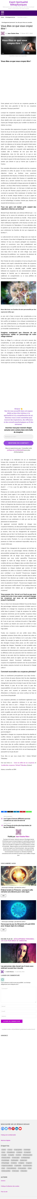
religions (22, 1163)
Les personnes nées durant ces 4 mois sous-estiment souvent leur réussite (17, 967)
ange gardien (18, 1149)
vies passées (22, 1168)
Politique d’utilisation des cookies (10, 1186)
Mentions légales (5, 1140)
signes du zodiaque (7, 1165)
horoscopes (16, 1157)
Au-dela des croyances (8, 765)
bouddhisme (11, 1152)
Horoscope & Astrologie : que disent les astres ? (14, 887)
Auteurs (3, 1180)
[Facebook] (4, 811)
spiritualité (18, 1165)
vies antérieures (12, 1168)
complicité (27, 1152)
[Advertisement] (18, 82)
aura (4, 1152)
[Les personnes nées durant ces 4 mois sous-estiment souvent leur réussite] (18, 953)
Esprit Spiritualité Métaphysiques (18, 3)
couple (4, 1155)
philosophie (15, 1160)
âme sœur (16, 1171)
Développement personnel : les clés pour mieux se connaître (18, 940)
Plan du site (4, 1191)
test (4, 1168)
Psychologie (6, 1163)
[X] (10, 811)
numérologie (6, 1160)
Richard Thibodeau (21, 765)
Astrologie (27, 1149)
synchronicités (28, 1165)
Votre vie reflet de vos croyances (24, 763)
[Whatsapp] (29, 811)
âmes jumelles (6, 1171)
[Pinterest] (23, 811)
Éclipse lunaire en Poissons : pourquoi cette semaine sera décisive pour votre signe (17, 891)
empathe (11, 1155)
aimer (4, 1149)
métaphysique (26, 1157)
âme (30, 1168)
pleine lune (24, 1160)
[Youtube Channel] (20, 1128)
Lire (3, 895)
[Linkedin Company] (16, 1128)
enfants (19, 1155)
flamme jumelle (28, 1155)
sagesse (29, 1163)
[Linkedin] (16, 811)
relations (14, 1163)
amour (10, 1149)
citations (20, 1152)
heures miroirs (6, 1157)
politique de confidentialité (15, 450)
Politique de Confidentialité (8, 1135)
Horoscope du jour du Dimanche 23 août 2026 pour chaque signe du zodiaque (18, 925)
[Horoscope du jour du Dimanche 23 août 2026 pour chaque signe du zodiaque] (18, 910)
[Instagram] (9, 1128)
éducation (24, 1171)
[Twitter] (6, 1128)
